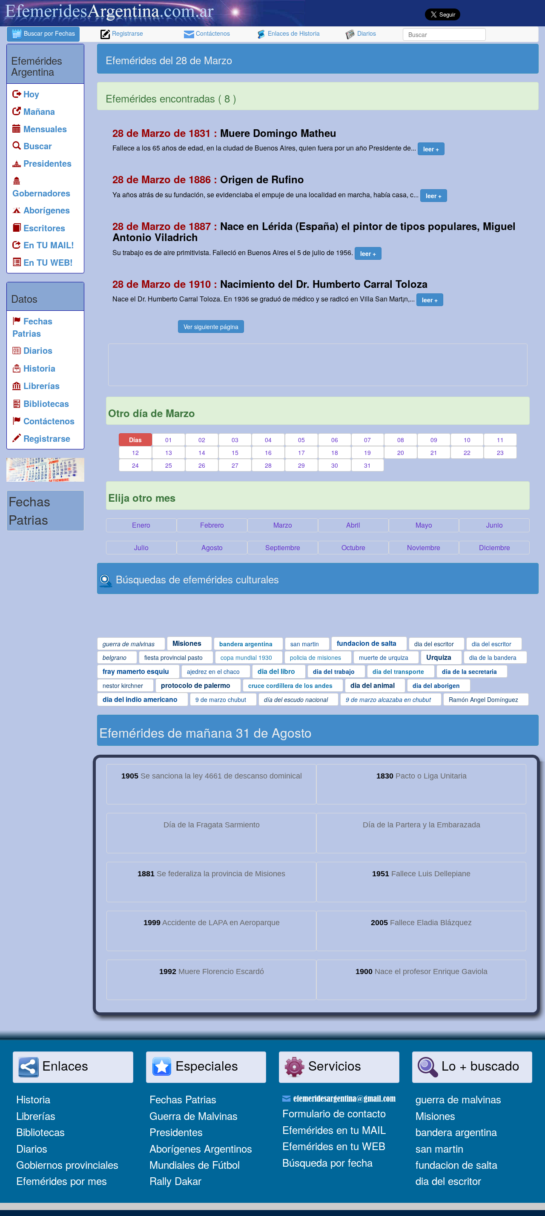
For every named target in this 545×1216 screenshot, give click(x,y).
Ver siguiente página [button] (211, 326)
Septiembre (282, 547)
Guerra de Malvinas (193, 1115)
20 (400, 452)
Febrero (212, 525)
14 (201, 452)
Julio (141, 547)
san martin (439, 1148)
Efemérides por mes (61, 1180)
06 (334, 439)
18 (334, 452)
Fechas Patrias (182, 1098)
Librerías (35, 1115)
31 (367, 465)
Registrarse (126, 33)
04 (268, 439)
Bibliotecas (40, 1131)
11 (500, 439)
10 (467, 439)
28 (268, 465)
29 (301, 465)
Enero (141, 525)
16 (268, 452)
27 (235, 465)
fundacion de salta (456, 1164)
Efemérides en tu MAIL (334, 1129)
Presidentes (176, 1131)
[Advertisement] (427, 58)
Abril (353, 525)
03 (235, 439)
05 (301, 439)
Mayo (424, 525)
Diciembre (494, 547)
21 (433, 452)
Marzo (282, 525)
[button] (431, 148)
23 (500, 452)
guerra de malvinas (458, 1098)
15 (235, 452)
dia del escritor (448, 1180)
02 (201, 439)
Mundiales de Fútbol (194, 1164)
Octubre (353, 547)
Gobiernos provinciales (67, 1164)
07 (367, 439)
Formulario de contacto (334, 1112)
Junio (494, 525)
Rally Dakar (175, 1180)
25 (168, 465)
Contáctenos (212, 33)
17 (301, 452)
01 (168, 439)
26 (201, 465)
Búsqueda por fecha (327, 1162)
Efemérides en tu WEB (333, 1145)
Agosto (212, 547)
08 (400, 439)
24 (135, 465)
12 (135, 452)
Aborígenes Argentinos (200, 1148)
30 (334, 465)
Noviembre (423, 547)
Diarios (366, 33)
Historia (33, 1098)
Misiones (435, 1115)
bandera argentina (456, 1131)
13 (168, 452)
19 (367, 452)
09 (433, 439)
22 (467, 452)
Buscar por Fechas (48, 33)
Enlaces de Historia (293, 33)
